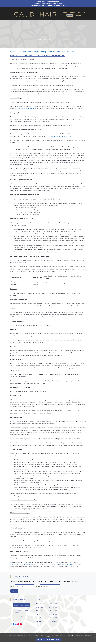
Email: (38, 586)
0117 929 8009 (19, 616)
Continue (40, 639)
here (49, 636)
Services (65, 12)
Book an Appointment (21, 605)
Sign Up (14, 591)
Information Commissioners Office (61, 136)
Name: (12, 586)
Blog (79, 12)
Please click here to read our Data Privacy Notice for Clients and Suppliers (42, 52)
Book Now (70, 15)
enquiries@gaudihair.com (26, 108)
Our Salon (72, 12)
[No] (94, 637)
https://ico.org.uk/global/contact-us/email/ (63, 564)
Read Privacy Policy (53, 639)
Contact (84, 12)
